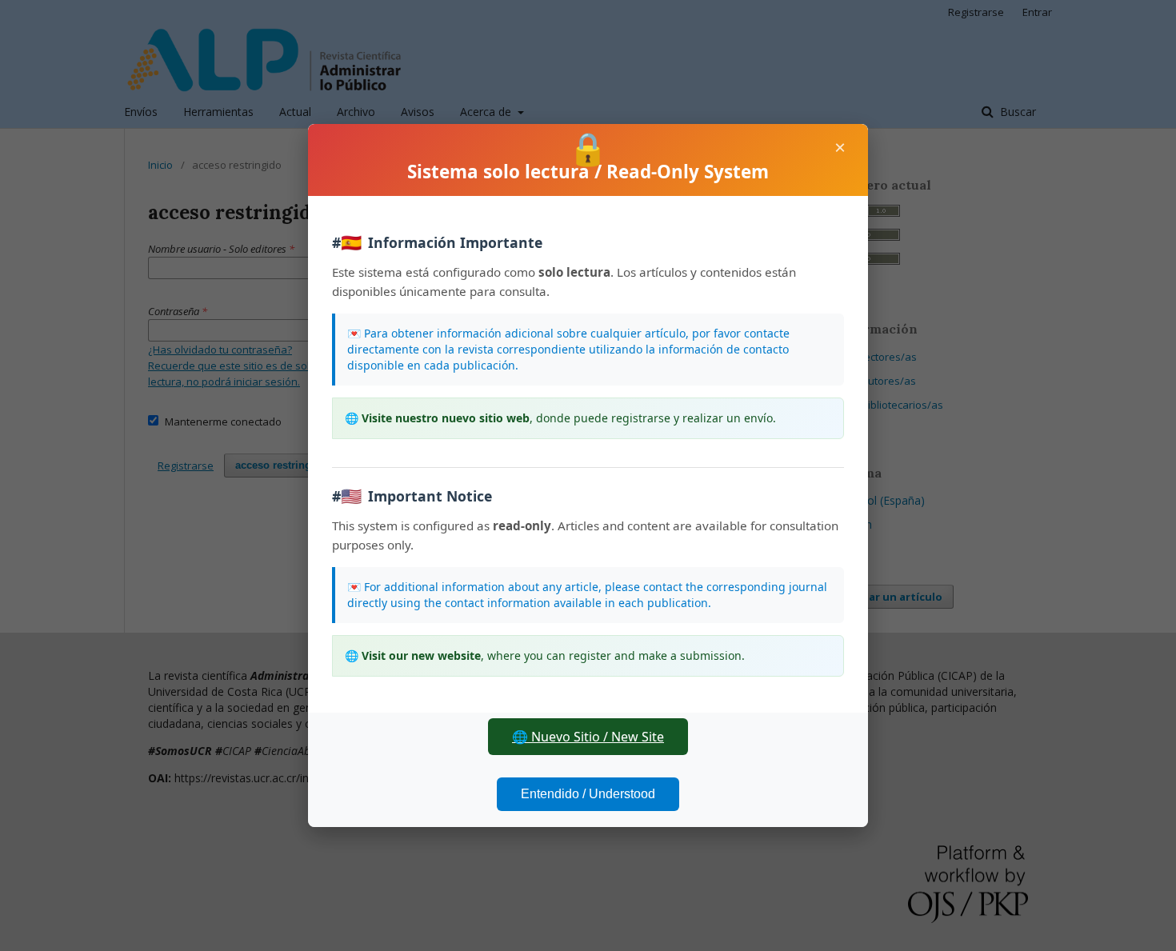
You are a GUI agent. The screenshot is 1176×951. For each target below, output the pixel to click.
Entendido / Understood (588, 794)
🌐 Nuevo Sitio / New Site (588, 736)
